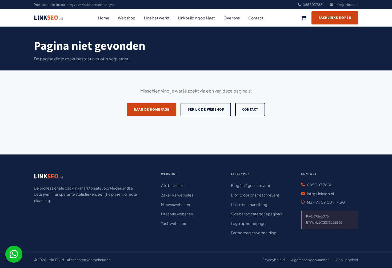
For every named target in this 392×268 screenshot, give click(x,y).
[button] (13, 254)
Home (103, 17)
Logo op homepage (248, 223)
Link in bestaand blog (249, 204)
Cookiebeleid (347, 260)
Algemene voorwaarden (310, 260)
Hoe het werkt (157, 17)
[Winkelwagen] (303, 18)
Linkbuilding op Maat (196, 17)
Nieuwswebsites (175, 204)
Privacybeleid (273, 260)
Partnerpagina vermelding (253, 232)
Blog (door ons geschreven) (255, 194)
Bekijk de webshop (205, 109)
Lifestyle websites (177, 213)
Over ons (231, 17)
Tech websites (173, 223)
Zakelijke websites (177, 194)
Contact (255, 17)
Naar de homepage (152, 109)
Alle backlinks (173, 185)
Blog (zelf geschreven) (250, 185)
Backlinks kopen (334, 17)
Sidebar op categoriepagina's (257, 213)
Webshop (126, 17)
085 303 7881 (313, 5)
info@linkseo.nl (346, 5)
